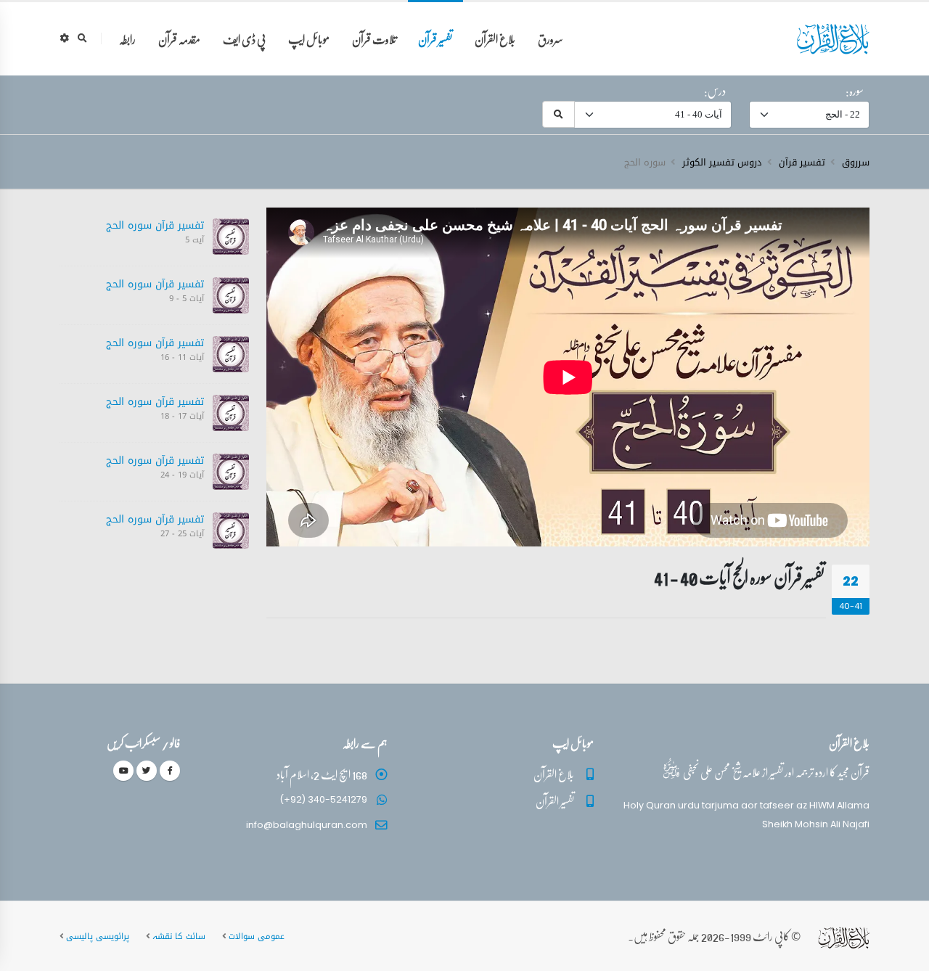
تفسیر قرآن (435, 39)
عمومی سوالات (257, 936)
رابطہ (127, 39)
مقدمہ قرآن (179, 39)
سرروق (855, 162)
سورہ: (855, 90)
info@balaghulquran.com (306, 825)
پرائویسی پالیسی (97, 936)
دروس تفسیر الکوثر (722, 162)
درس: (715, 90)
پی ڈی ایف (244, 39)
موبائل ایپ (309, 39)
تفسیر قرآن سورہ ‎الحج (155, 225)
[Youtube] (123, 771)
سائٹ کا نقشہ (178, 936)
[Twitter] (146, 771)
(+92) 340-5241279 (323, 799)
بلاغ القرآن (495, 39)
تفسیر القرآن (555, 801)
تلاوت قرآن (374, 39)
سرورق (550, 39)
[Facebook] (170, 771)
